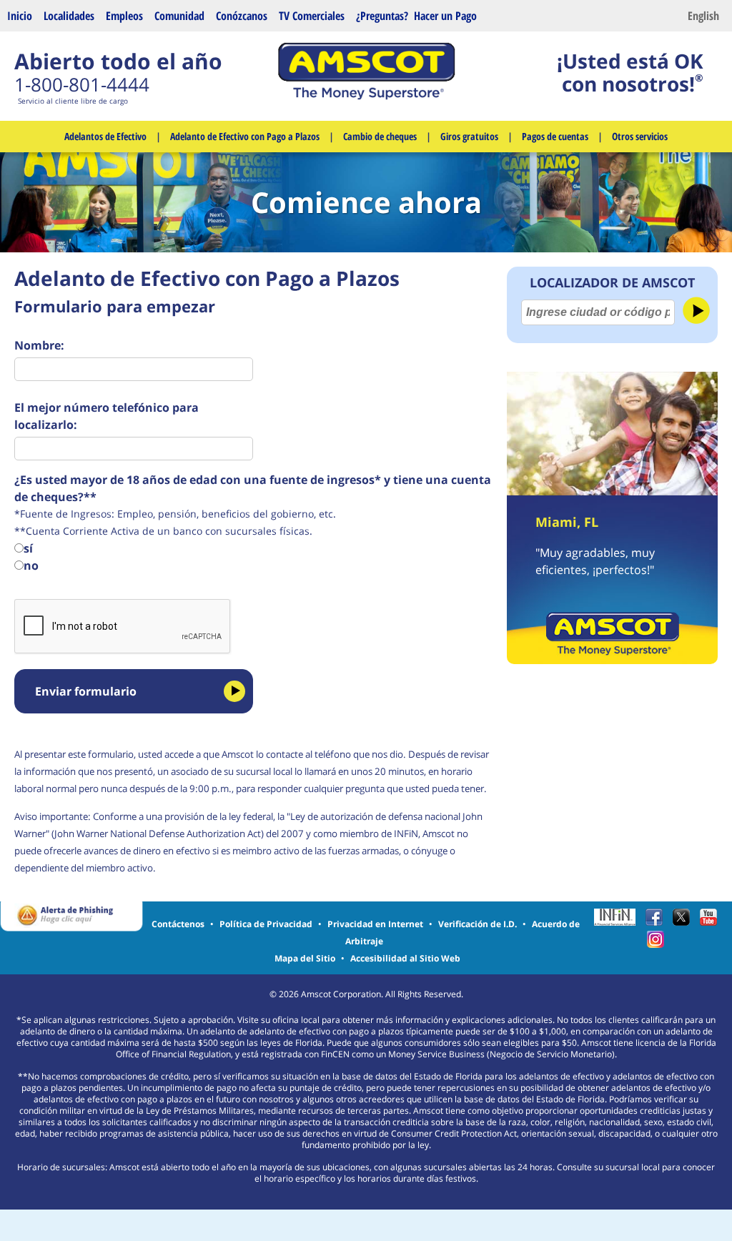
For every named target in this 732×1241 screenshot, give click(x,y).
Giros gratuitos (469, 136)
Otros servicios (640, 136)
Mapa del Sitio (304, 958)
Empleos (124, 16)
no (31, 565)
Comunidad (179, 16)
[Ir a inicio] (366, 96)
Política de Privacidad (265, 924)
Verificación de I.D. (477, 924)
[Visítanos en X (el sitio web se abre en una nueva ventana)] (685, 922)
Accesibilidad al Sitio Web (405, 958)
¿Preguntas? (382, 16)
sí (28, 548)
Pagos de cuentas (555, 136)
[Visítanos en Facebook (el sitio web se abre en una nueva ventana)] (658, 922)
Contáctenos (178, 924)
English (703, 16)
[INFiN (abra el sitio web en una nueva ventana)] (618, 922)
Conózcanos (241, 16)
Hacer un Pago (445, 16)
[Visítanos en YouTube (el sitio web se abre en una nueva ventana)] (712, 922)
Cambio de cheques (380, 136)
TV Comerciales (312, 16)
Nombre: (40, 345)
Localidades (69, 16)
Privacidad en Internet (375, 924)
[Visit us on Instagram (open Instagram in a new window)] (659, 944)
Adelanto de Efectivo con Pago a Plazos (245, 136)
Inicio (19, 16)
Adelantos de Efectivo (105, 136)
